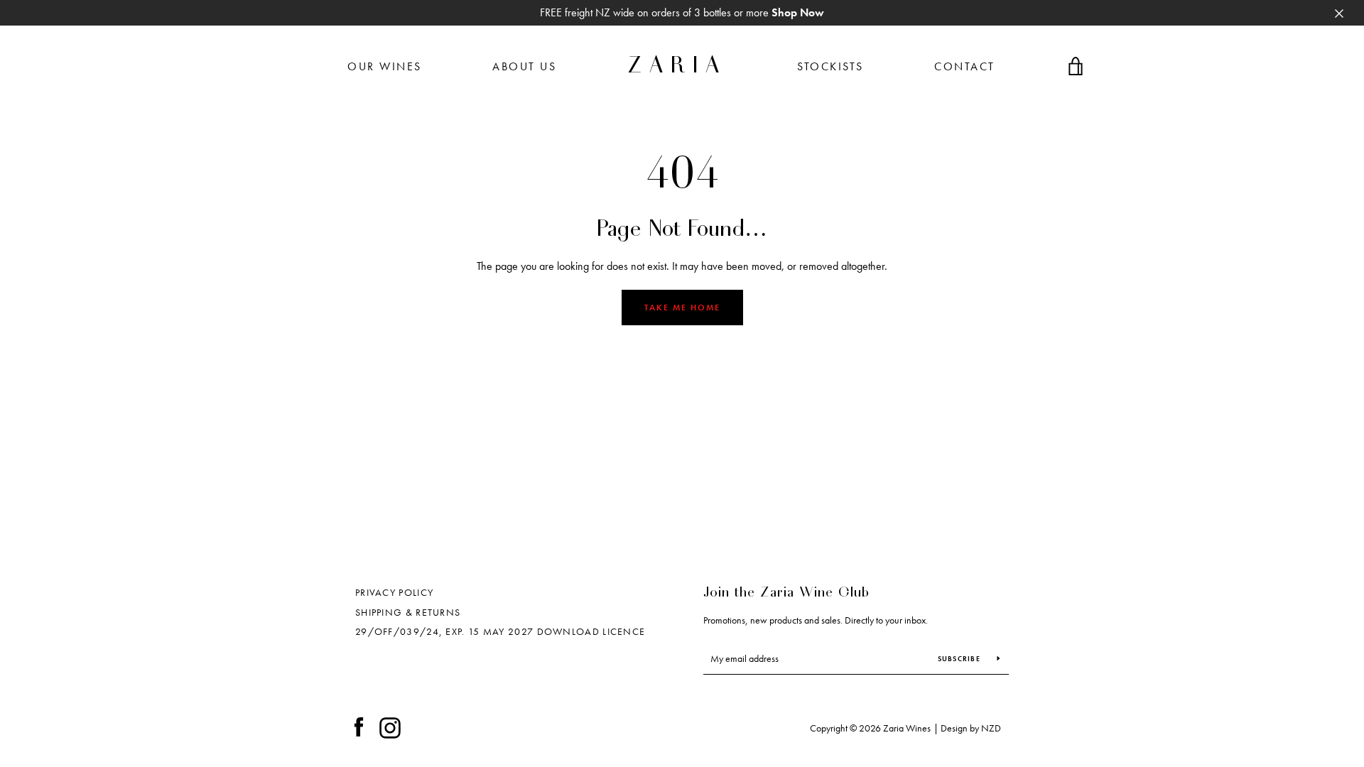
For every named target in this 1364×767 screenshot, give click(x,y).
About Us (524, 66)
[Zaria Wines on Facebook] (358, 726)
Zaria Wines (907, 728)
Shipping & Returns (407, 612)
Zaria (677, 66)
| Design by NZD (967, 728)
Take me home (682, 307)
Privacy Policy (394, 592)
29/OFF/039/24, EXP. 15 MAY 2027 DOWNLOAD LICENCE (500, 631)
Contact (964, 66)
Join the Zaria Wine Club (786, 593)
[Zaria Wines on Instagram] (390, 726)
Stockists (830, 66)
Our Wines (384, 66)
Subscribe (960, 658)
